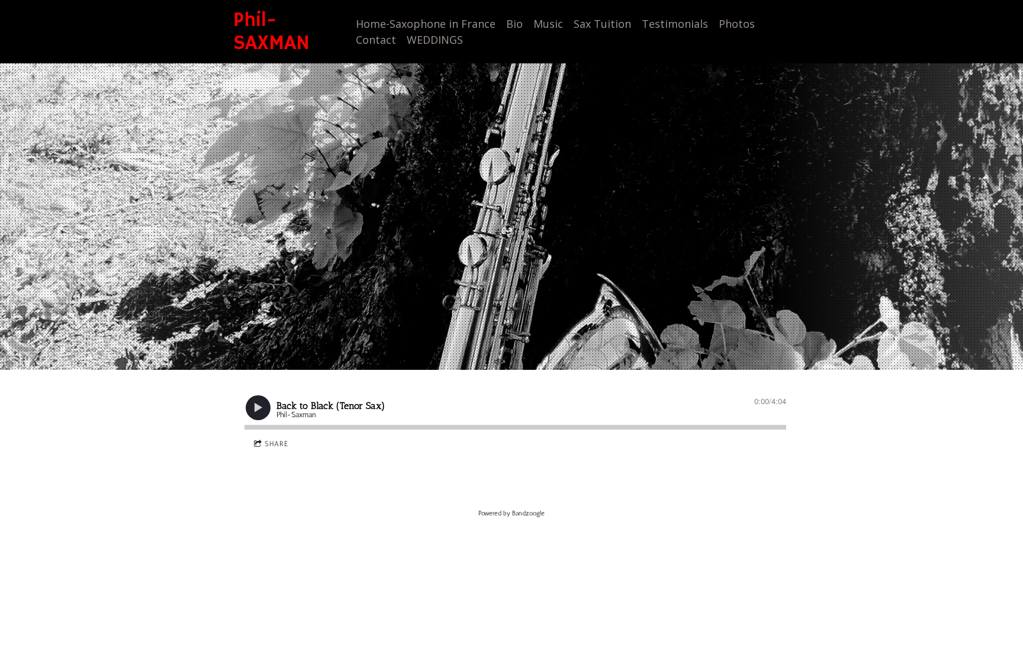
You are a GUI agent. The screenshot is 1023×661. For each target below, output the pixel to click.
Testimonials (675, 24)
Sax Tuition (602, 24)
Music (548, 24)
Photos (737, 24)
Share (276, 444)
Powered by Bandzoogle (511, 513)
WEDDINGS (435, 40)
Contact (376, 40)
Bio (514, 24)
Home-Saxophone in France (426, 24)
